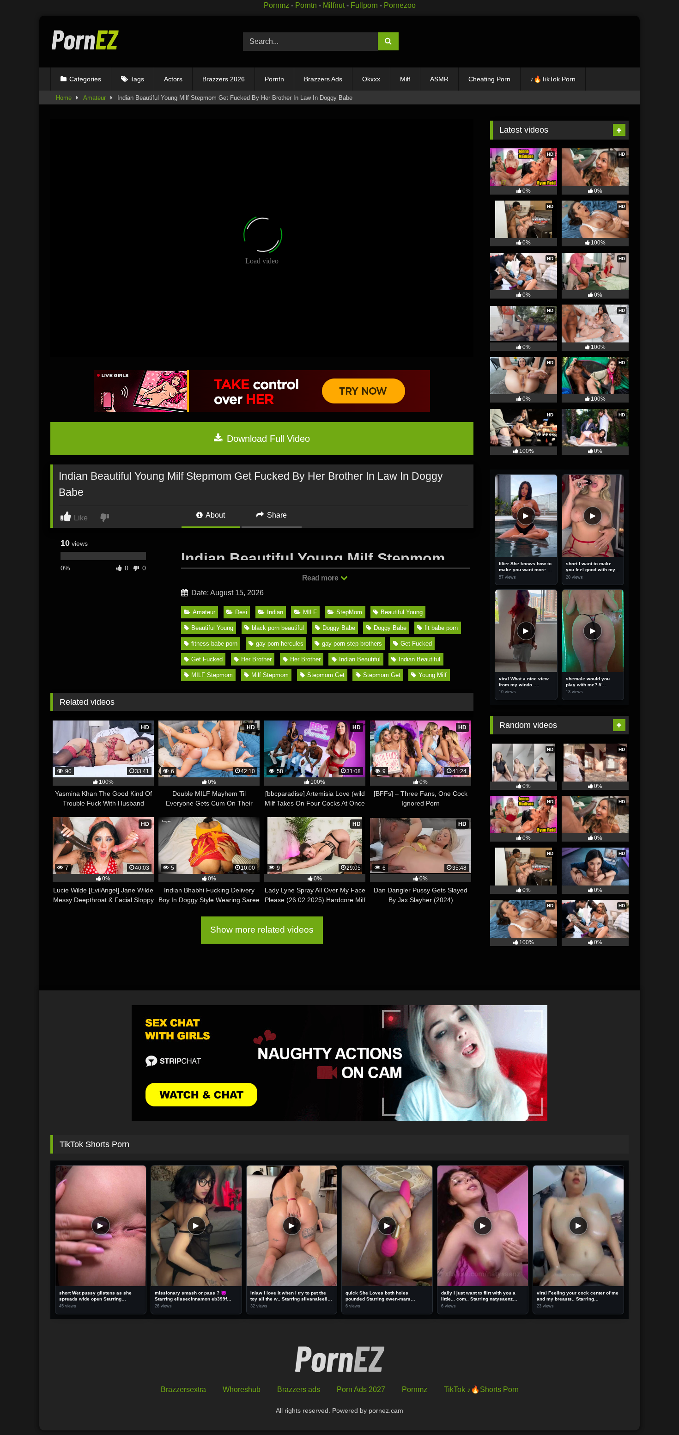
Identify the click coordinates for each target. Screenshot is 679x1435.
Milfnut (334, 5)
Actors (173, 79)
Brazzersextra (183, 1389)
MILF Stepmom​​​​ (212, 675)
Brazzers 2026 (223, 79)
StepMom (349, 612)
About (214, 515)
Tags (137, 79)
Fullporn (364, 5)
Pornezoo (400, 5)
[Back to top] (651, 1407)
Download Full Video (267, 439)
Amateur (94, 97)
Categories (85, 79)
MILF (310, 612)
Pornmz (276, 5)
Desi (241, 612)
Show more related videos (262, 929)
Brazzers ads (298, 1389)
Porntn (306, 5)
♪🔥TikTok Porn (553, 79)
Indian (275, 612)
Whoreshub (242, 1389)
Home (64, 97)
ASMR (439, 79)
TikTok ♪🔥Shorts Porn (481, 1389)
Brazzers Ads (323, 79)
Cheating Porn (489, 79)
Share (276, 515)
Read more (321, 578)
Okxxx (371, 79)
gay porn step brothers (352, 643)
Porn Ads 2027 (361, 1389)
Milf (405, 79)
